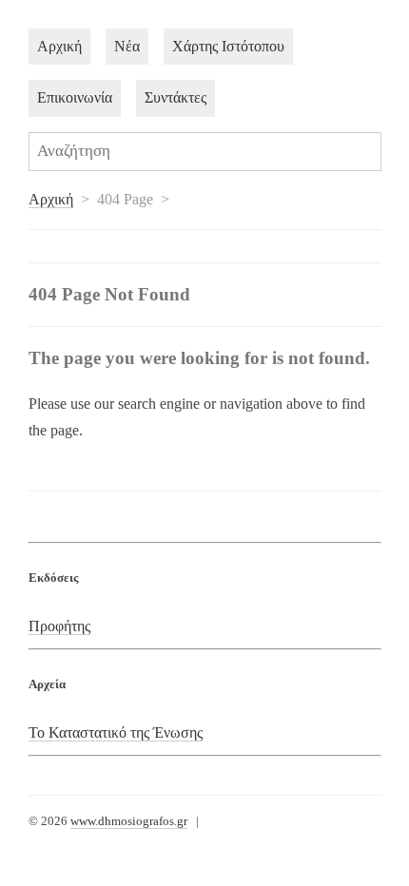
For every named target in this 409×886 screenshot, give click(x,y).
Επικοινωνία (74, 97)
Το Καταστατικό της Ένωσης (116, 732)
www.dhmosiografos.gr (128, 821)
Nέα (127, 46)
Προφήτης (59, 626)
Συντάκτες (175, 97)
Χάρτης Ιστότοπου (228, 46)
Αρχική (59, 46)
